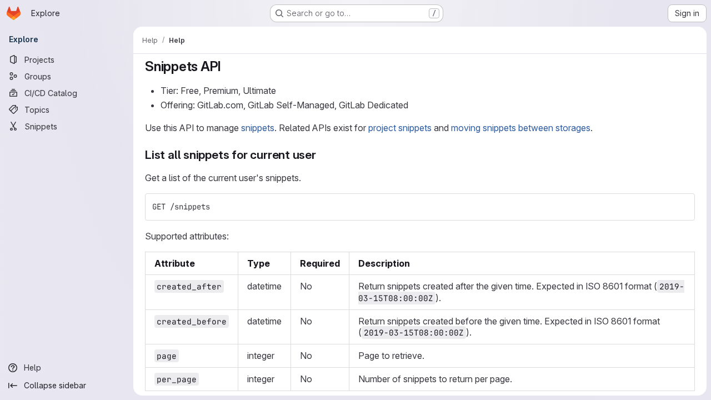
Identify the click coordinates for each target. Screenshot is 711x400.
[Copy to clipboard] (681, 207)
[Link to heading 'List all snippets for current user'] (322, 155)
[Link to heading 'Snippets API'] (228, 66)
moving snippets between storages (520, 127)
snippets (257, 127)
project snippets (400, 127)
